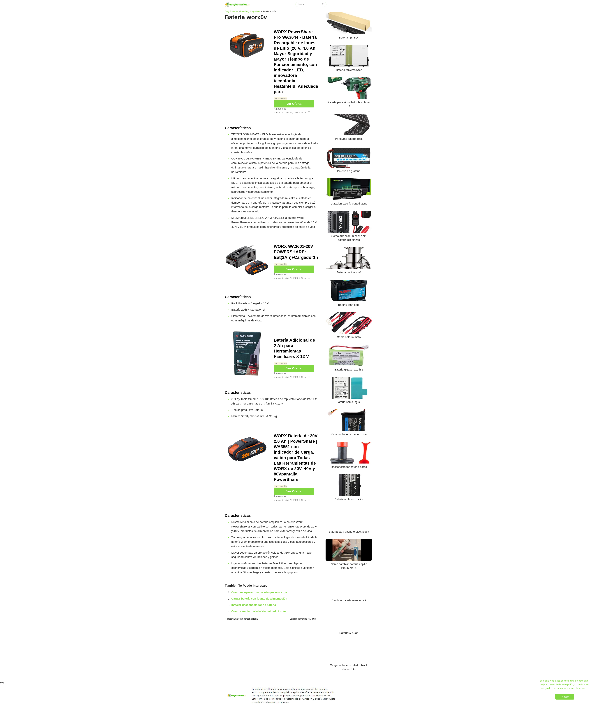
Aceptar (565, 696)
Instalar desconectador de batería (253, 605)
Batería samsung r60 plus (303, 618)
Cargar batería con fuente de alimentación (259, 598)
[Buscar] (323, 4)
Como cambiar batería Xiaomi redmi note (258, 611)
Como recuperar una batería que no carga (259, 592)
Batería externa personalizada (242, 618)
